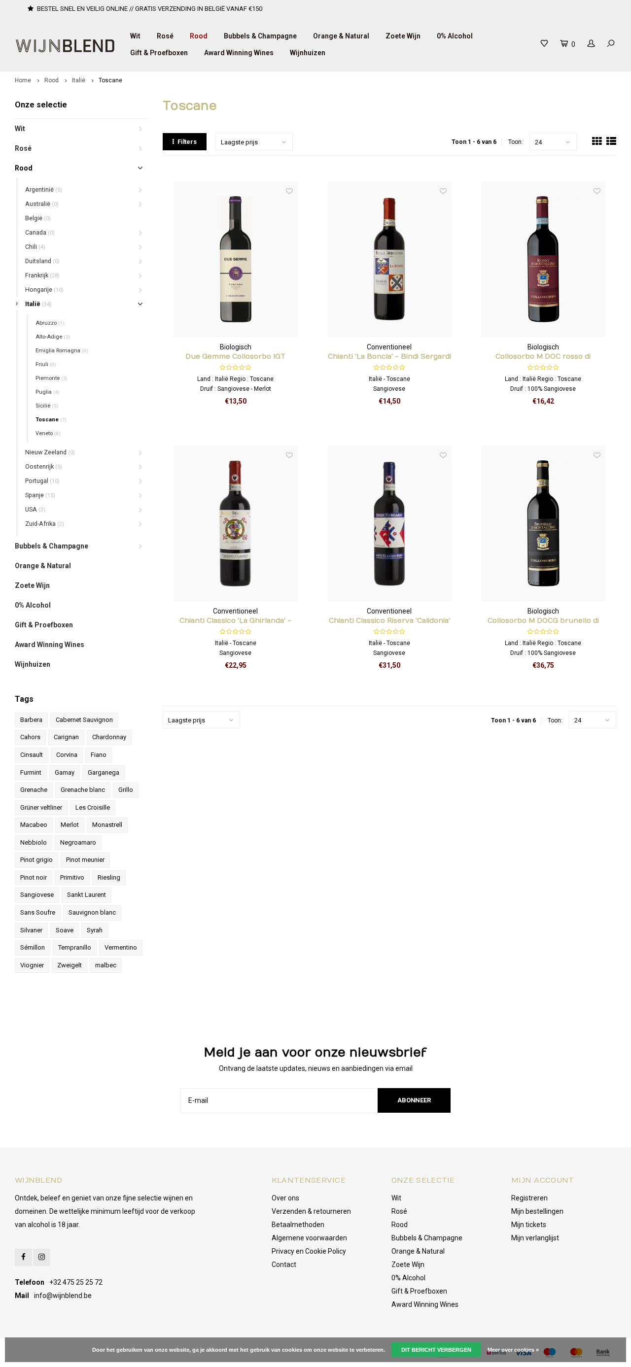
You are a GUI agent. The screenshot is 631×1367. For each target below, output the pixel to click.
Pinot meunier (85, 859)
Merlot (70, 824)
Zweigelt (69, 965)
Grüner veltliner (41, 807)
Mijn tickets (528, 1225)
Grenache (33, 789)
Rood (199, 36)
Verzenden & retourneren (311, 1211)
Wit (135, 36)
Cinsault (31, 754)
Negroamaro (78, 842)
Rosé (165, 36)
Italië (78, 80)
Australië (42, 203)
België (38, 218)
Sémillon (32, 947)
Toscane (110, 80)
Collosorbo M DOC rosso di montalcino (543, 357)
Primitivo (72, 877)
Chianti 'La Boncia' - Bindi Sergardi (389, 356)
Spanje (40, 495)
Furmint (30, 772)
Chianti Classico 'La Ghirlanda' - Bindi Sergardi (235, 621)
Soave (64, 930)
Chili (35, 246)
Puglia (47, 392)
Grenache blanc (83, 789)
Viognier (32, 965)
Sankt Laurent (86, 894)
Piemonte (51, 378)
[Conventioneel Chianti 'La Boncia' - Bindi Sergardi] (389, 259)
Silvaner (31, 930)
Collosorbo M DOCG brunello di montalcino (543, 621)
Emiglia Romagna (61, 350)
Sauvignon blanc (92, 912)
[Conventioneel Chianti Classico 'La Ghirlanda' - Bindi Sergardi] (236, 523)
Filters (187, 141)
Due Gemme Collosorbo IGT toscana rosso (235, 357)
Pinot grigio (36, 859)
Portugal (42, 480)
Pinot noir (33, 877)
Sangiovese (37, 894)
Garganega (103, 772)
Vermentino (121, 947)
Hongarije (44, 289)
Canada (40, 232)
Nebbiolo (33, 842)
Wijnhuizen (307, 53)
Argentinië (43, 189)
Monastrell (107, 824)
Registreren (529, 1198)
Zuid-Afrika (44, 523)
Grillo (125, 789)
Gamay (64, 772)
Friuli (45, 364)
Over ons (285, 1198)
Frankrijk (42, 275)
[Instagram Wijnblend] (41, 1257)
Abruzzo (50, 323)
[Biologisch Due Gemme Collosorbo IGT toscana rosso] (236, 259)
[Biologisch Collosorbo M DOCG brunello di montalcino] (543, 523)
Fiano (98, 754)
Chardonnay (109, 737)
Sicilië (46, 406)
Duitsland (42, 261)
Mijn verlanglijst (535, 1238)
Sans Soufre (37, 912)
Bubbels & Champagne (260, 36)
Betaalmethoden (298, 1225)
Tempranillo (74, 947)
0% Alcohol (455, 36)
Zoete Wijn (403, 36)
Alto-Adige (52, 337)
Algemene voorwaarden (309, 1238)
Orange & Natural (341, 36)
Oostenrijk (43, 466)
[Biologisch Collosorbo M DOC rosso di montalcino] (543, 259)
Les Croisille (92, 807)
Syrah (95, 930)
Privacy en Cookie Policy (309, 1251)
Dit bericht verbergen (436, 1350)
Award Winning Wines (239, 53)
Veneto (48, 433)
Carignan (66, 737)
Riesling (109, 877)
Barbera (31, 719)
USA (35, 509)
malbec (105, 965)
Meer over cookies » (513, 1350)
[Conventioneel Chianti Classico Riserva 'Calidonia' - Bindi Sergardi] (389, 523)
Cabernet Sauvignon (84, 719)
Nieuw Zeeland (50, 452)
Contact (284, 1264)
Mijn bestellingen (537, 1211)
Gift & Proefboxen (159, 53)
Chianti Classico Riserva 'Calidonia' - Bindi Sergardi (389, 621)
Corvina (66, 754)
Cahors (30, 737)
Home (23, 80)
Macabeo (33, 824)
